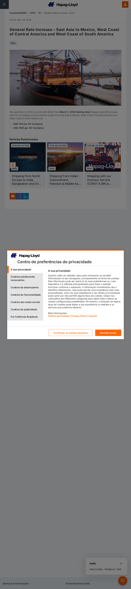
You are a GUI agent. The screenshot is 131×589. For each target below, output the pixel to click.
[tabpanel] (84, 294)
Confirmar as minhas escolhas (71, 333)
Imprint (93, 316)
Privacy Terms (79, 316)
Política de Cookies (58, 316)
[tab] (25, 269)
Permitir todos (108, 333)
